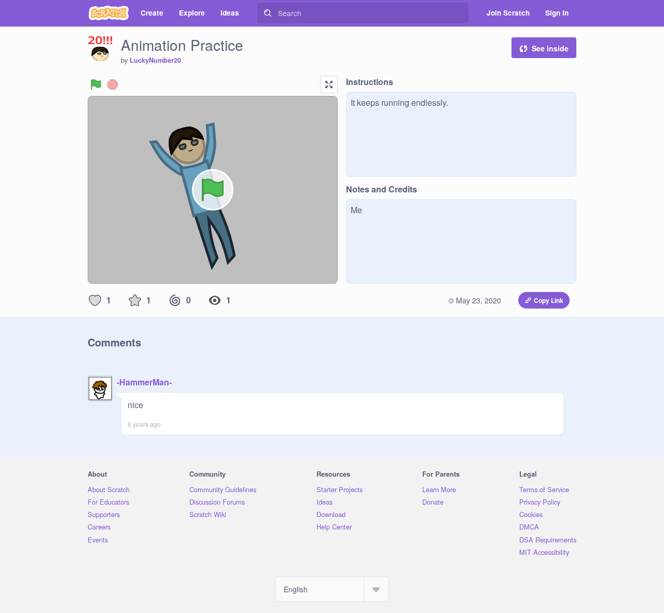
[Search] (267, 13)
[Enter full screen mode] (329, 84)
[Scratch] (109, 13)
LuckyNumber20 (155, 60)
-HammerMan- (144, 382)
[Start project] (96, 84)
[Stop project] (112, 84)
